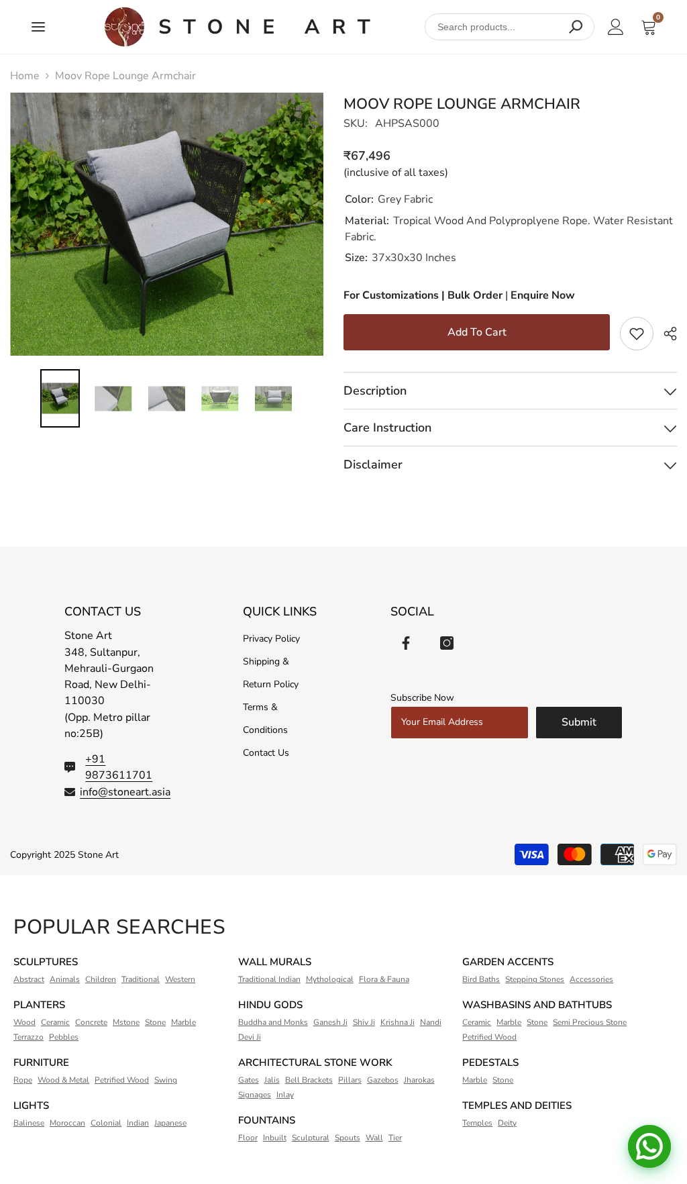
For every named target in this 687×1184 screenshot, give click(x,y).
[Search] (575, 26)
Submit (579, 722)
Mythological (330, 979)
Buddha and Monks (273, 1022)
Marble (183, 1022)
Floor (248, 1137)
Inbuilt (274, 1137)
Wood (24, 1022)
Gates (248, 1080)
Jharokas (419, 1080)
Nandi (430, 1022)
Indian (138, 1123)
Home (25, 75)
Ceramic (55, 1022)
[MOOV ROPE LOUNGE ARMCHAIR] (237, 27)
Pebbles (63, 1037)
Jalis (272, 1080)
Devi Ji (249, 1037)
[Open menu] (38, 26)
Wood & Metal (63, 1080)
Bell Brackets (309, 1080)
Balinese (28, 1123)
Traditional (140, 979)
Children (100, 979)
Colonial (106, 1123)
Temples (477, 1123)
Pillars (350, 1080)
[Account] (615, 26)
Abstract (28, 979)
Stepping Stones (534, 979)
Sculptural (310, 1137)
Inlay (285, 1094)
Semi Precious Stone (590, 1022)
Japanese (170, 1123)
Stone (155, 1022)
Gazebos (383, 1080)
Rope (22, 1080)
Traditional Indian (269, 979)
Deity (507, 1123)
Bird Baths (481, 979)
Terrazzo (28, 1037)
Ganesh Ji (330, 1022)
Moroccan (67, 1123)
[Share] (665, 333)
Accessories (591, 979)
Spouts (347, 1137)
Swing (165, 1080)
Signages (254, 1094)
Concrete (91, 1022)
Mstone (126, 1022)
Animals (65, 979)
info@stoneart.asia (125, 792)
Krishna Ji (397, 1022)
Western (180, 979)
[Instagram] (446, 643)
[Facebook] (405, 643)
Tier (395, 1137)
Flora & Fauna (384, 979)
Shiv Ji (364, 1022)
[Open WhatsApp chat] (649, 1146)
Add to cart (477, 332)
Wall (374, 1137)
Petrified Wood (122, 1080)
